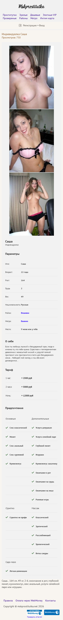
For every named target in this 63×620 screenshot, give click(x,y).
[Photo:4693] (31, 140)
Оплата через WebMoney (29, 600)
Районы (23, 18)
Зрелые (23, 14)
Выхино (24, 321)
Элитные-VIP (50, 14)
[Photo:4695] (31, 77)
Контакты (50, 600)
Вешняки (25, 313)
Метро (33, 18)
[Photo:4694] (31, 204)
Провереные (9, 18)
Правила (8, 600)
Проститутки (10, 14)
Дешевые (35, 14)
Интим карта (47, 18)
